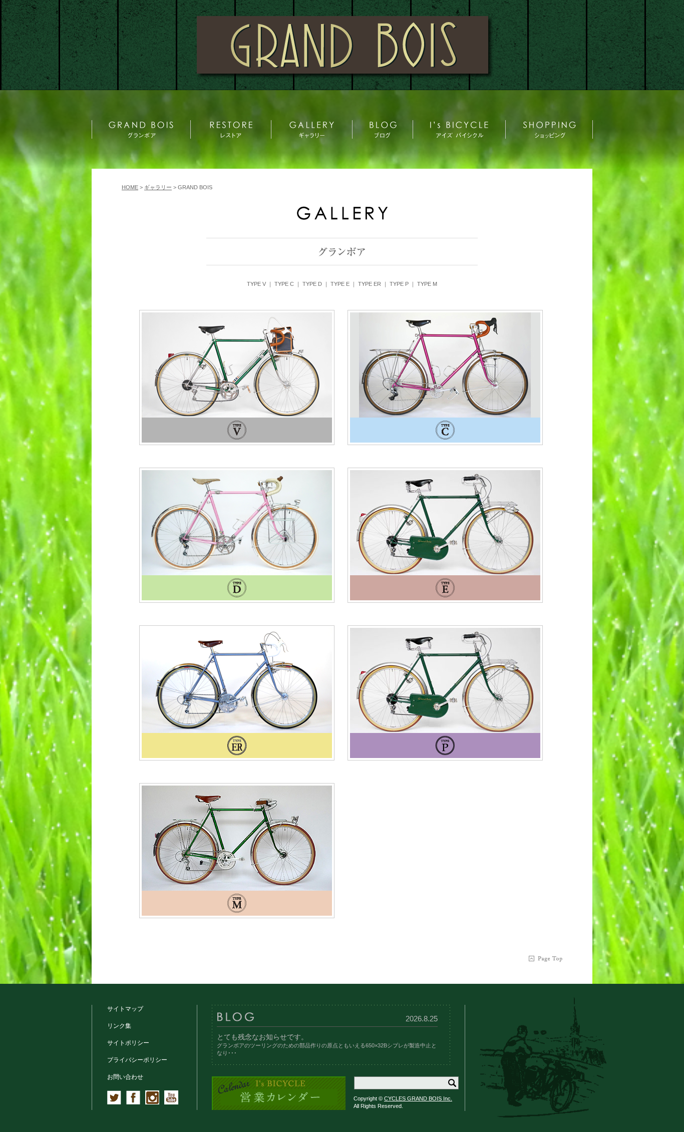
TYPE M (427, 284)
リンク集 (119, 1025)
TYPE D (312, 284)
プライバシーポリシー (137, 1059)
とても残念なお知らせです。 (262, 1037)
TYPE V (256, 284)
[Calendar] (279, 1108)
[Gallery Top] (342, 217)
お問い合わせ (125, 1076)
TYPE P (399, 284)
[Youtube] (171, 1102)
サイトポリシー (128, 1042)
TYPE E (340, 284)
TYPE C (284, 284)
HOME (130, 187)
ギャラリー (158, 187)
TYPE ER (369, 284)
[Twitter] (114, 1102)
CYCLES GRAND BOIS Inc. (418, 1098)
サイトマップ (125, 1008)
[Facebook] (133, 1102)
